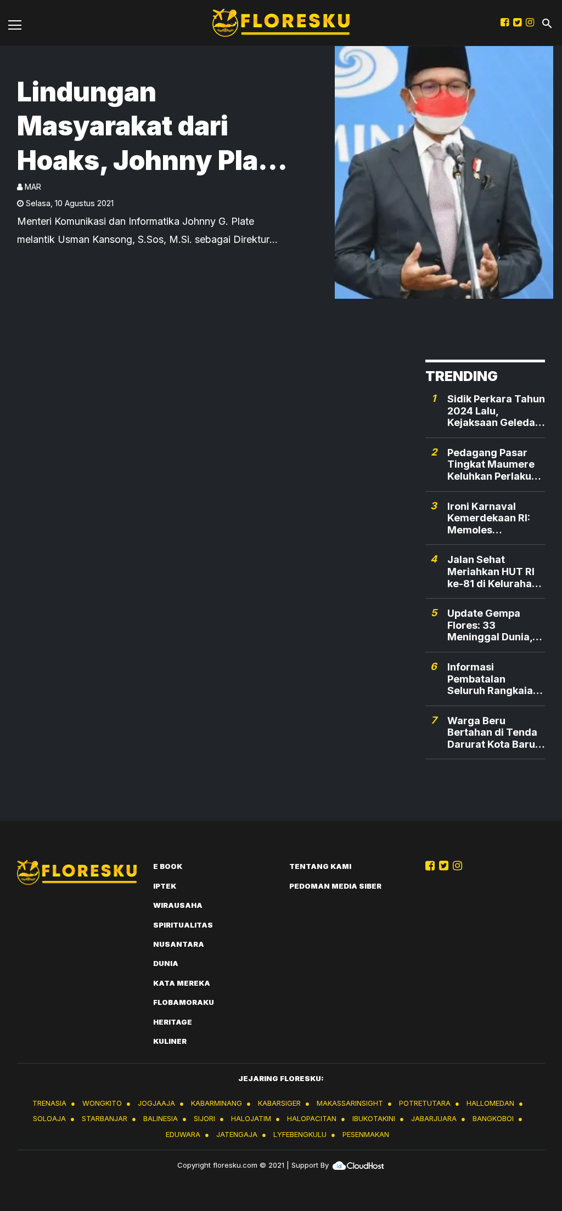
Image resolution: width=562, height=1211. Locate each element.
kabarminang (216, 1103)
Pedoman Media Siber (335, 886)
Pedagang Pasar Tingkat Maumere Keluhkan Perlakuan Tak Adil (495, 464)
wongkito (102, 1103)
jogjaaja (156, 1103)
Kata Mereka (181, 983)
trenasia (49, 1103)
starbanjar (104, 1118)
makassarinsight (350, 1103)
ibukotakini (373, 1118)
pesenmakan (365, 1134)
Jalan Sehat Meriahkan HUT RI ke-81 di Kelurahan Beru (492, 571)
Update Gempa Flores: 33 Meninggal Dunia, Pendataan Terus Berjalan (489, 625)
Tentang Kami (320, 866)
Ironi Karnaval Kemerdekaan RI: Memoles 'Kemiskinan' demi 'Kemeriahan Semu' (495, 518)
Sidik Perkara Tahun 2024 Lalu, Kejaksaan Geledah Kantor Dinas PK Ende (496, 411)
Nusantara (178, 944)
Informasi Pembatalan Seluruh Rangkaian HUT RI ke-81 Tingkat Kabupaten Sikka (494, 679)
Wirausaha (178, 905)
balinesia (160, 1118)
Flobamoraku (183, 1002)
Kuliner (170, 1041)
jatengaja (236, 1134)
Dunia (165, 963)
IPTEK (164, 886)
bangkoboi (493, 1118)
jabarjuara (434, 1118)
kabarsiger (279, 1103)
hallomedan (490, 1103)
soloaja (49, 1118)
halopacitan (311, 1118)
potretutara (425, 1103)
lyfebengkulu (300, 1134)
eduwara (183, 1134)
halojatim (251, 1118)
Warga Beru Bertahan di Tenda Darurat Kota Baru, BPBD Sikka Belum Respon (492, 733)
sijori (204, 1118)
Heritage (172, 1021)
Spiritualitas (183, 924)
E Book (167, 866)
